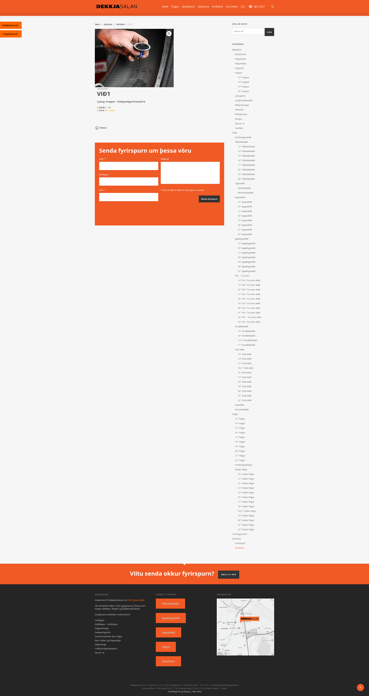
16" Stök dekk (244, 372)
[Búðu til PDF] (102, 129)
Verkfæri (239, 128)
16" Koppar (243, 91)
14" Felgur (240, 423)
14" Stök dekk (244, 358)
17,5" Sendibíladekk (247, 340)
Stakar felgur (241, 469)
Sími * (102, 190)
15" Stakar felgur (246, 492)
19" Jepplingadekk (246, 261)
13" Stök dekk (244, 354)
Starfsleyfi (240, 543)
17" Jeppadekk (245, 211)
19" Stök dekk (244, 386)
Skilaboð (165, 158)
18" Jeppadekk (245, 215)
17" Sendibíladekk (246, 344)
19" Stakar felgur (246, 515)
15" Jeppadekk (245, 201)
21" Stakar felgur (246, 524)
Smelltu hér (228, 574)
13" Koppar (243, 77)
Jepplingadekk (241, 238)
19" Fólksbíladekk (246, 174)
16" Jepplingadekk (246, 248)
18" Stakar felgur (246, 506)
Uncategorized (239, 534)
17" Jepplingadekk (246, 252)
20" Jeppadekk (245, 224)
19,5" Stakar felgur (247, 510)
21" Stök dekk (244, 395)
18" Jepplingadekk (246, 257)
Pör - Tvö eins (242, 275)
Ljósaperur (240, 95)
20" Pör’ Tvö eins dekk (249, 307)
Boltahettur (240, 54)
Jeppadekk (240, 197)
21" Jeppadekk (245, 229)
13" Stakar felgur (246, 483)
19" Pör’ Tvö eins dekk (249, 303)
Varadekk (239, 404)
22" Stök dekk (244, 400)
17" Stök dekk (244, 377)
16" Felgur (240, 432)
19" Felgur (240, 446)
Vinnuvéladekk (242, 409)
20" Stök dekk (244, 391)
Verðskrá (120, 24)
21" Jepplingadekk (246, 271)
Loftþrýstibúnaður (244, 100)
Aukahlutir (237, 49)
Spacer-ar (240, 123)
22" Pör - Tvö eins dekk (249, 317)
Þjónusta (108, 24)
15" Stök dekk (244, 363)
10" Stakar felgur (246, 474)
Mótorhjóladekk (245, 192)
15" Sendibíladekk (246, 331)
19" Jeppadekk (245, 220)
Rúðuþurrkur (241, 114)
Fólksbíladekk (241, 141)
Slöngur (238, 118)
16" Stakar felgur (246, 497)
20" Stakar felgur (246, 520)
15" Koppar (243, 86)
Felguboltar (240, 58)
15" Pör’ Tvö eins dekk (249, 284)
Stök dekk (239, 349)
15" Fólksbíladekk (246, 155)
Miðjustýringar (242, 105)
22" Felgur (240, 460)
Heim (97, 24)
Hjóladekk (240, 183)
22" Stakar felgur (246, 529)
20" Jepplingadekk (246, 266)
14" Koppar (243, 81)
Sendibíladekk (241, 326)
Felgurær (239, 68)
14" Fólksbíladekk (246, 151)
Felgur (235, 414)
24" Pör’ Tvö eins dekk (249, 321)
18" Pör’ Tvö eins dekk (249, 298)
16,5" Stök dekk (245, 367)
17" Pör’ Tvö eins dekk (249, 294)
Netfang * (104, 174)
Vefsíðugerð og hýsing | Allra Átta (184, 691)
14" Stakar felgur (246, 487)
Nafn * (102, 158)
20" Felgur (240, 450)
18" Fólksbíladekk (246, 169)
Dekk (234, 132)
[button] (169, 33)
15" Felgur (240, 427)
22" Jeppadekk (245, 234)
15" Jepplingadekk (246, 243)
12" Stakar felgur (246, 478)
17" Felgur (240, 437)
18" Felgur (240, 441)
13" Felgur (240, 418)
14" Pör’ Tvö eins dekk (249, 280)
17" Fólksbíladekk (246, 164)
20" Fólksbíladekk (246, 178)
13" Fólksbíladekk (246, 146)
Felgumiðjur (240, 63)
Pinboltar (239, 109)
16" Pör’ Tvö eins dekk (249, 289)
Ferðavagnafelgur (243, 464)
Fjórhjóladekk (244, 188)
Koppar (238, 72)
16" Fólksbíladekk (246, 160)
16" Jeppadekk (245, 206)
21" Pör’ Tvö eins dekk (249, 312)
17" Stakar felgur (246, 501)
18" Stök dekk (244, 381)
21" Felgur (240, 455)
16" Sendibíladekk (246, 335)
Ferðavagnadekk (243, 137)
